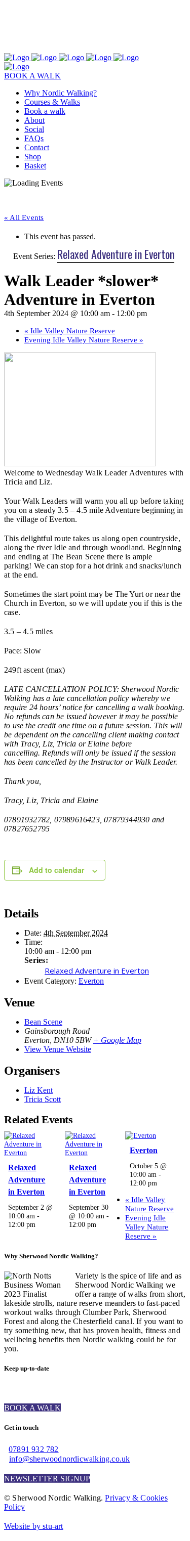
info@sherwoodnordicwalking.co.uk (69, 1459)
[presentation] (30, 1153)
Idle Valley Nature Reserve (69, 331)
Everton (91, 981)
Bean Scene (43, 1022)
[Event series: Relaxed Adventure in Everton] (41, 1224)
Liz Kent (38, 1090)
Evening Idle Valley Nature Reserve (83, 340)
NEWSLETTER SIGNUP (47, 1478)
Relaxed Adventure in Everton (97, 970)
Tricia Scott (42, 1099)
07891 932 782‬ (34, 1449)
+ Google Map (117, 1040)
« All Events (24, 217)
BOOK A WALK (32, 75)
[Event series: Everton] (162, 1183)
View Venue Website (57, 1049)
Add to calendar (56, 870)
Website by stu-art (33, 1526)
